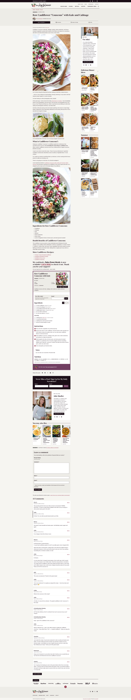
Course (71, 6)
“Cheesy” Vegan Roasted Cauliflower (43, 254)
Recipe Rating (37, 457)
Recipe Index (64, 6)
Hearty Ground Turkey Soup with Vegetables (46, 440)
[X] (95, 1)
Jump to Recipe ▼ (41, 22)
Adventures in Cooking (57, 100)
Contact (97, 4)
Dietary (83, 6)
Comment (36, 461)
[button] (33, 12)
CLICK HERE (46, 264)
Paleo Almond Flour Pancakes (84, 194)
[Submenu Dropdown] (73, 6)
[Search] (98, 6)
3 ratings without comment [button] (52, 447)
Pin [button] (62, 286)
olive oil (44, 317)
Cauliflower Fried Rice (39, 259)
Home (34, 9)
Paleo (41, 9)
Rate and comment (50, 367)
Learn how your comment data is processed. (60, 495)
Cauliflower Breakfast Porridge (41, 256)
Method (77, 6)
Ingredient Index (92, 6)
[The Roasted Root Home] (41, 5)
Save (59, 286)
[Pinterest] (97, 1)
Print (66, 286)
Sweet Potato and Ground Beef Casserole (93, 109)
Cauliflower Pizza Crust (40, 257)
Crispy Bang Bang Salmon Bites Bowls (85, 108)
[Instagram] (90, 1)
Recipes (37, 9)
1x (63, 302)
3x (67, 302)
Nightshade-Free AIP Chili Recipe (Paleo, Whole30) (66, 440)
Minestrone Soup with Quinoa (85, 173)
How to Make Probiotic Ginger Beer (93, 173)
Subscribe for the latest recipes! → (40, 1)
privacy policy (47, 27)
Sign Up (66, 386)
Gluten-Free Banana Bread (93, 193)
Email (53, 296)
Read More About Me (58, 413)
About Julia (80, 4)
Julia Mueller (39, 18)
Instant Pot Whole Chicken (93, 88)
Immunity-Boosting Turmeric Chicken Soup (55, 440)
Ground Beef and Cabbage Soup (85, 128)
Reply (68, 502)
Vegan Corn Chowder (36, 439)
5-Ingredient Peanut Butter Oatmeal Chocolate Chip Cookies (93, 153)
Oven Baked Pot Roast (85, 88)
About (47, 695)
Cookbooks (90, 4)
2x (65, 302)
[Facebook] (92, 1)
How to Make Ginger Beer (85, 151)
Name (36, 384)
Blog (86, 4)
